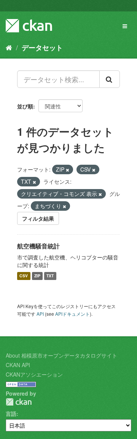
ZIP (37, 276)
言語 (11, 413)
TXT (50, 276)
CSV (23, 276)
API (40, 313)
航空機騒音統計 (38, 246)
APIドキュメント (72, 313)
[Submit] (109, 79)
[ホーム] (9, 47)
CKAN (19, 402)
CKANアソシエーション (34, 374)
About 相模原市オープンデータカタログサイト (61, 355)
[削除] (67, 170)
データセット (42, 47)
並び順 (25, 106)
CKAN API (18, 365)
